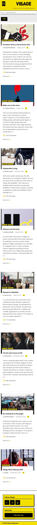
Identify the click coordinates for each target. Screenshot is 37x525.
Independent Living (10, 168)
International (12, 409)
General (4, 40)
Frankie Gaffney (10, 108)
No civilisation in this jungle (13, 414)
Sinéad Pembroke (10, 47)
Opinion (10, 100)
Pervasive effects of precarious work (16, 45)
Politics (10, 40)
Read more (6, 76)
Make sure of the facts (11, 105)
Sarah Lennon (9, 171)
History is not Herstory (11, 229)
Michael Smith (9, 232)
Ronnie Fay (8, 295)
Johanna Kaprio (9, 416)
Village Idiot (5, 465)
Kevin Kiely (8, 356)
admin (6, 472)
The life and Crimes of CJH (12, 353)
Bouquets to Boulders (11, 292)
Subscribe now (18, 515)
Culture (4, 224)
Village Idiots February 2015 (13, 470)
